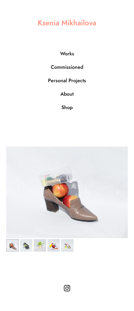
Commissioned (67, 67)
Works (67, 53)
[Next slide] (118, 192)
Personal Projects (67, 80)
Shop (67, 107)
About (67, 94)
